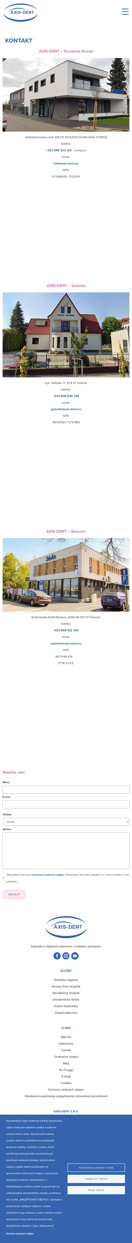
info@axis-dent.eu (66, 163)
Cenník (66, 1050)
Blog (66, 1063)
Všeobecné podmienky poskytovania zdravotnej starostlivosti (66, 1096)
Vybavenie (66, 1043)
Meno (6, 782)
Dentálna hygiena (66, 980)
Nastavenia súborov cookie (96, 1167)
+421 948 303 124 (59, 150)
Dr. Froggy (66, 1070)
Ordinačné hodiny (66, 1056)
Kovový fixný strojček (66, 986)
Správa (7, 829)
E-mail (6, 797)
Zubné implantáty (66, 1006)
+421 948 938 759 (66, 396)
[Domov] (20, 21)
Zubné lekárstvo (66, 1012)
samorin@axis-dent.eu (66, 643)
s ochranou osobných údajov (46, 875)
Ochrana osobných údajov (20, 1233)
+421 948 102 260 (66, 630)
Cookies (66, 1083)
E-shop (66, 1076)
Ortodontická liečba (66, 999)
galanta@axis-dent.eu (66, 409)
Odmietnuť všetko (96, 1178)
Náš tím (66, 1037)
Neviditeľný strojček (66, 993)
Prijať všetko (96, 1190)
